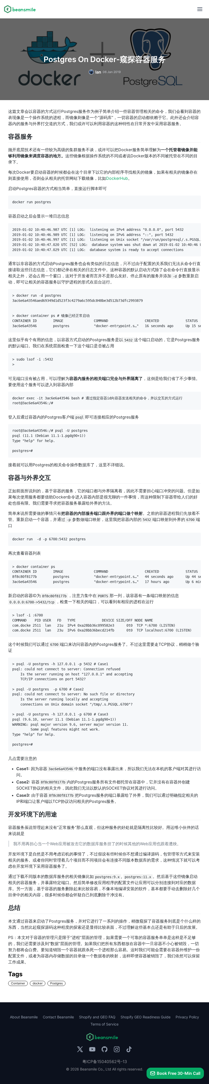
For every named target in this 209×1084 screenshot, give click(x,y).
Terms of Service (104, 1024)
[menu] (200, 9)
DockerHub (117, 178)
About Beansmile (24, 1017)
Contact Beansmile (58, 1017)
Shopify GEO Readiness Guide (146, 1017)
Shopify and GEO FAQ (97, 1017)
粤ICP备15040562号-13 (104, 1061)
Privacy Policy (187, 1017)
